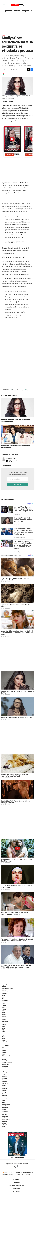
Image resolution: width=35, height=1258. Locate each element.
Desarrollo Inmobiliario (7, 1062)
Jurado (3, 1126)
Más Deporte (5, 1107)
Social (3, 1075)
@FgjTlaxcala (23, 299)
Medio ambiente (6, 1073)
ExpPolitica (14, 1165)
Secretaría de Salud (18, 390)
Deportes (4, 1050)
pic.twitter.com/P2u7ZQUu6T (15, 312)
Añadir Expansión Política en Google (12, 74)
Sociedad (4, 1016)
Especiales (4, 1095)
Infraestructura (5, 1064)
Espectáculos (5, 1021)
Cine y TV (4, 1052)
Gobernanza (4, 1076)
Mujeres (4, 999)
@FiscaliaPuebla (13, 217)
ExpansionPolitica (21, 1165)
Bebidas (3, 1118)
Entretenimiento (5, 1049)
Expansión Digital (11, 458)
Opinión (3, 1014)
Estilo (3, 1047)
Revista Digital (5, 1111)
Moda (3, 1026)
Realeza (3, 1023)
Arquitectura (5, 1066)
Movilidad (4, 1078)
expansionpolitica (17, 1165)
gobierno (8, 10)
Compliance (16, 1182)
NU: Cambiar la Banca (17, 1157)
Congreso (4, 1009)
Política (4, 1004)
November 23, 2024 (11, 243)
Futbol (3, 1100)
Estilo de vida (5, 1042)
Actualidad (4, 1090)
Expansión (5, 985)
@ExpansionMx (13, 461)
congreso (25, 10)
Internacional (5, 992)
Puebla (28, 390)
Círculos (4, 1024)
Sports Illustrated (7, 1099)
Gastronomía (5, 1116)
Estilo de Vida (5, 1125)
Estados (4, 35)
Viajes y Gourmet (6, 1030)
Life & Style (5, 1045)
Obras (3, 995)
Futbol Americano (6, 1104)
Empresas (4, 986)
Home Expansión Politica (7, 988)
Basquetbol (4, 1106)
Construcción (5, 1061)
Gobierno (4, 1005)
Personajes (4, 1121)
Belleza (3, 1028)
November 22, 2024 (11, 317)
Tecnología (4, 993)
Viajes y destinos (6, 1120)
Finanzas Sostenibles (6, 1080)
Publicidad (16, 1180)
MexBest (4, 1114)
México (3, 1007)
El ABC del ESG (5, 1083)
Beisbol (3, 1102)
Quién (4, 1019)
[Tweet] (28, 69)
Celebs (3, 1040)
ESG (3, 997)
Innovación (4, 1081)
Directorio (16, 1191)
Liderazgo (4, 1092)
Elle (3, 1035)
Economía (4, 990)
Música (3, 1054)
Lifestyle (4, 1109)
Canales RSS (16, 1188)
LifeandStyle (5, 1000)
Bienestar (4, 1123)
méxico (17, 10)
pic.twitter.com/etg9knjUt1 (14, 237)
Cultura (3, 1031)
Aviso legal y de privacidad (16, 1185)
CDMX (3, 1011)
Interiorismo (4, 1068)
